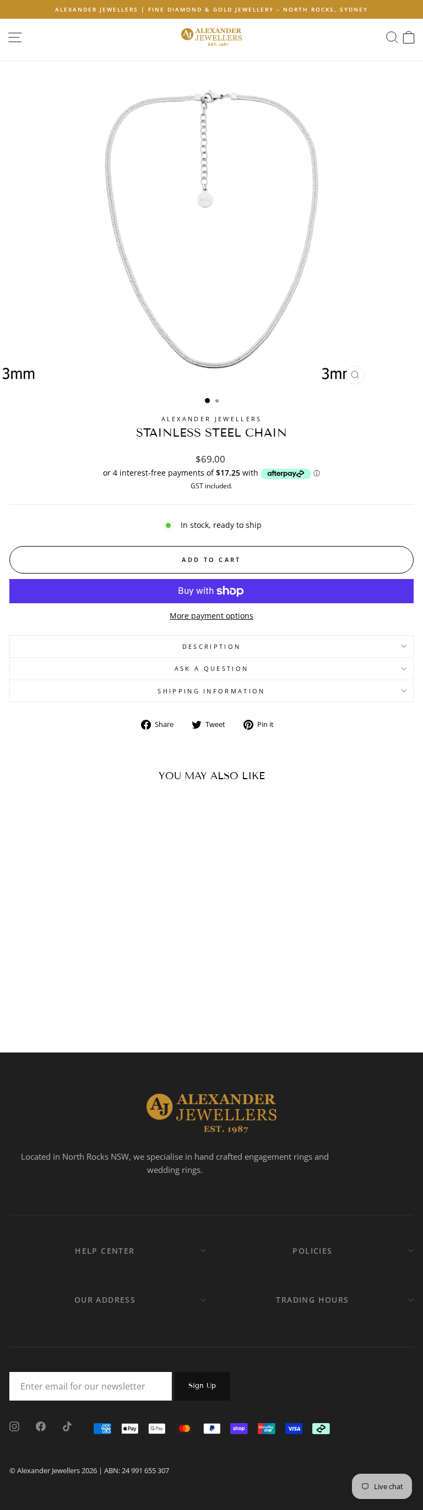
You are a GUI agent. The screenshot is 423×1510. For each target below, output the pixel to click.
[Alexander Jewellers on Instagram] (14, 1425)
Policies (312, 1251)
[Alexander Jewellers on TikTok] (67, 1425)
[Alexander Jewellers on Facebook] (41, 1425)
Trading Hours (312, 1299)
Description (211, 646)
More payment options (211, 615)
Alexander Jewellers (211, 419)
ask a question (211, 668)
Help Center (104, 1251)
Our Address (104, 1299)
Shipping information (211, 691)
